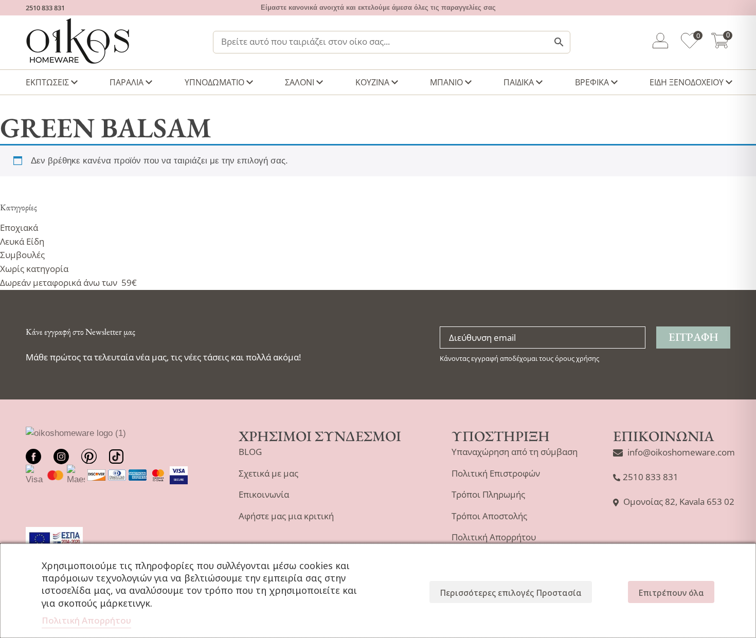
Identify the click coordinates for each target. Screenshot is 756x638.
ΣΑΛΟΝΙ (299, 82)
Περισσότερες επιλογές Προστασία (511, 592)
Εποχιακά (19, 227)
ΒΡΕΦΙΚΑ (592, 82)
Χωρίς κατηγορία (34, 269)
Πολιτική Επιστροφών (496, 473)
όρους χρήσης (577, 358)
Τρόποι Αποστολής (489, 516)
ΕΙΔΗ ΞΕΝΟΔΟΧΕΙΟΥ (687, 82)
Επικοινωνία (264, 494)
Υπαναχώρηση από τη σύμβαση (515, 452)
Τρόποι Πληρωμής (488, 494)
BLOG (250, 452)
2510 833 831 (45, 7)
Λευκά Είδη (22, 241)
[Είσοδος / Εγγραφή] (660, 42)
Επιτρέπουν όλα (671, 592)
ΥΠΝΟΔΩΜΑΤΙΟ (214, 82)
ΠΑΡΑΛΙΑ (126, 82)
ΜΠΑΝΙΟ (446, 82)
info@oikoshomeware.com (681, 452)
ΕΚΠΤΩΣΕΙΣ (47, 82)
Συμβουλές (22, 255)
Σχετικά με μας (268, 473)
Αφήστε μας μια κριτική (286, 516)
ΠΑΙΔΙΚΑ (518, 82)
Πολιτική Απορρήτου (494, 537)
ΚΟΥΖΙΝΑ (372, 82)
